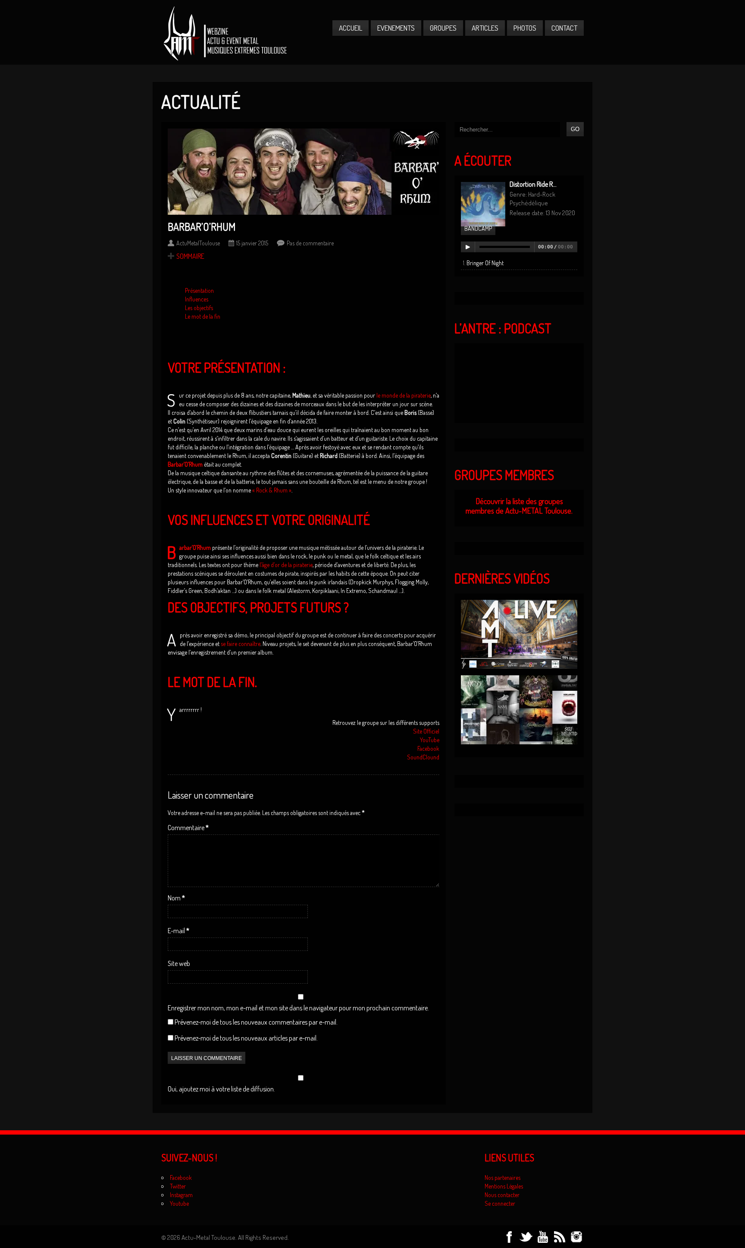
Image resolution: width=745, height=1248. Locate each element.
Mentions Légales (504, 1186)
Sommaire (190, 256)
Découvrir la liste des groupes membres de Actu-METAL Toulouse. (519, 506)
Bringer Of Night (485, 263)
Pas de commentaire (310, 243)
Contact (564, 27)
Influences (196, 299)
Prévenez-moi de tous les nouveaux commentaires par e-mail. (256, 1022)
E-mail (178, 930)
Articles (485, 27)
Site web (179, 963)
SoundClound (423, 757)
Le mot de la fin (202, 316)
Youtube (179, 1203)
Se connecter (500, 1203)
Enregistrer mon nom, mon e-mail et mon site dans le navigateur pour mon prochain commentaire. (298, 1007)
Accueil (350, 27)
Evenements (396, 27)
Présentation (199, 290)
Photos (524, 27)
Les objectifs (199, 307)
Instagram (181, 1194)
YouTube (429, 739)
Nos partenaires (502, 1177)
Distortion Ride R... (533, 184)
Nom (176, 898)
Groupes (443, 27)
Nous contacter (502, 1194)
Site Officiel (426, 731)
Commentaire (188, 827)
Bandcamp (478, 228)
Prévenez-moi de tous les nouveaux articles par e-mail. (246, 1038)
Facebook (428, 748)
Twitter (178, 1186)
